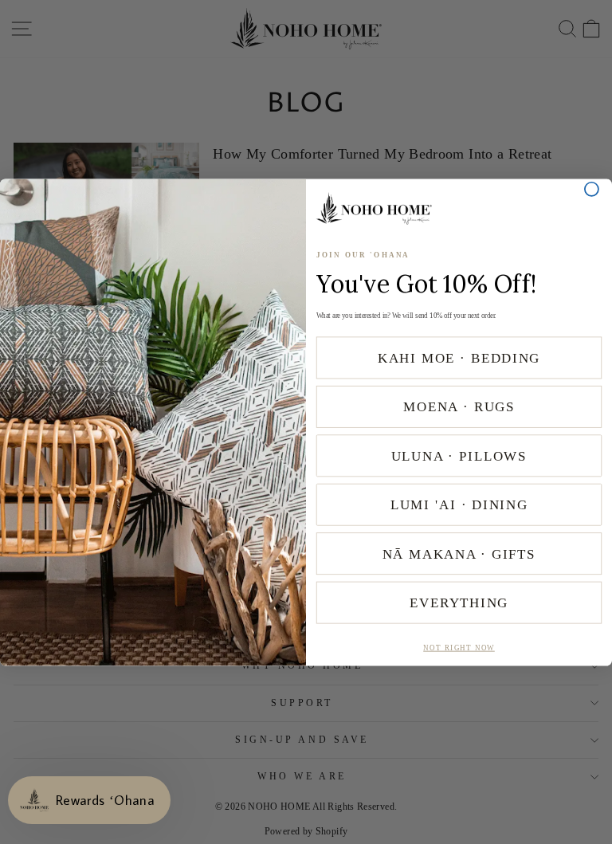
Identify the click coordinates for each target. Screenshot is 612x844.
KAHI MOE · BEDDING (459, 357)
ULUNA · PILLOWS (459, 455)
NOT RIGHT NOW (459, 647)
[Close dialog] (591, 188)
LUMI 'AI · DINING (459, 504)
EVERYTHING (459, 602)
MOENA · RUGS (459, 406)
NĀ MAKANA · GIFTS (459, 553)
